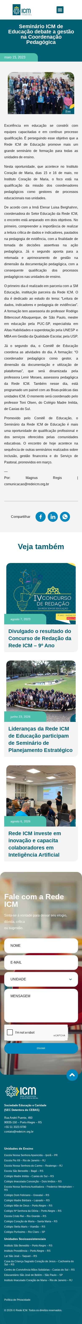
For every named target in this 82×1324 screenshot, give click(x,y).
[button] (60, 9)
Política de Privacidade (17, 1299)
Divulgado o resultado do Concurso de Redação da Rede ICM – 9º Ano (39, 638)
